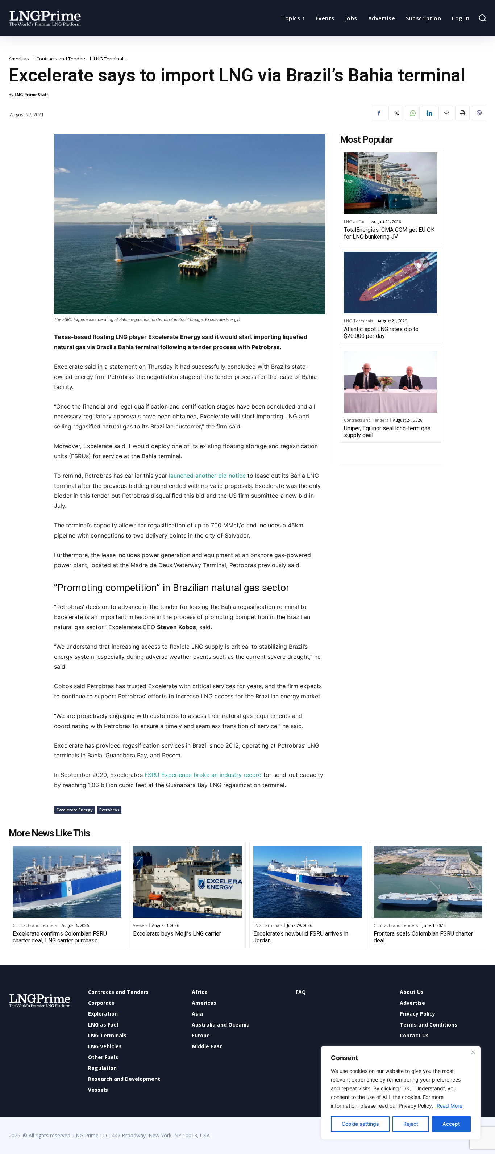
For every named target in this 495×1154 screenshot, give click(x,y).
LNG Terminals (110, 59)
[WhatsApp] (412, 113)
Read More (449, 1106)
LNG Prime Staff (31, 94)
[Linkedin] (429, 113)
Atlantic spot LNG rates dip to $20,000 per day (381, 332)
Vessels (140, 925)
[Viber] (479, 113)
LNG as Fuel (355, 221)
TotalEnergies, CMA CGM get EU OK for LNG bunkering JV (389, 233)
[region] (401, 1093)
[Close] (473, 1052)
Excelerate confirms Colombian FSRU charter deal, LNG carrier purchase (60, 937)
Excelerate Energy (75, 809)
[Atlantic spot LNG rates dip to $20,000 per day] (390, 282)
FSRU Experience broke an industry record (202, 774)
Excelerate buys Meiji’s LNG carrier (177, 933)
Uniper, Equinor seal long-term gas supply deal (387, 432)
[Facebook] (379, 113)
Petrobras (109, 809)
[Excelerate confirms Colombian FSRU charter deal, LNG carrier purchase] (67, 882)
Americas (19, 59)
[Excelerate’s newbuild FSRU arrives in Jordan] (307, 882)
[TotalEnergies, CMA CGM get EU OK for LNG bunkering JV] (390, 183)
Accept (451, 1124)
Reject (410, 1124)
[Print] (462, 113)
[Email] (445, 113)
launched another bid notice (206, 475)
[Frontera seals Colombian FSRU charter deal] (428, 882)
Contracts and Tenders (61, 59)
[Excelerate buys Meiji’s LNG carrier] (187, 882)
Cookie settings (360, 1124)
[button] (482, 18)
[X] (395, 113)
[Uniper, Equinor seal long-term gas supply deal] (390, 382)
